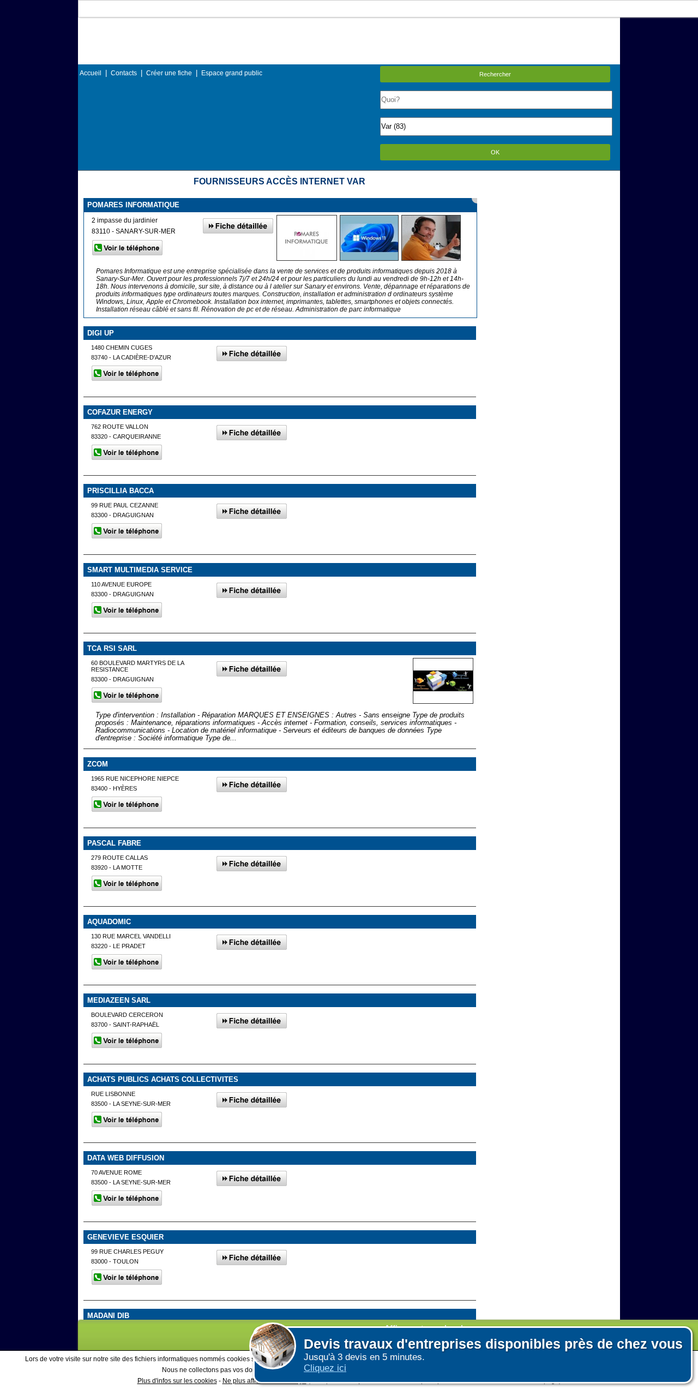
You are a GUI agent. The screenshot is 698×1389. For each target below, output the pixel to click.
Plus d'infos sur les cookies (177, 1381)
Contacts (124, 73)
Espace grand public (231, 73)
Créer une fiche (169, 73)
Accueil (90, 73)
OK (495, 152)
